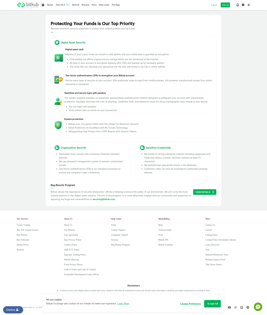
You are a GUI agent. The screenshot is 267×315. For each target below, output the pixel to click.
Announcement (165, 230)
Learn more (123, 303)
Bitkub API (163, 240)
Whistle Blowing (71, 259)
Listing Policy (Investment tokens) (221, 240)
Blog (160, 225)
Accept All (212, 303)
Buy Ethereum (23, 240)
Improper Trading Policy (75, 255)
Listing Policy (212, 235)
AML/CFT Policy (72, 250)
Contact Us (210, 225)
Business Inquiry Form (215, 259)
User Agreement (71, 235)
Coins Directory (212, 245)
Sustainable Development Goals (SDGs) (81, 274)
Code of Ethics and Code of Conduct (80, 269)
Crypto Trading (23, 225)
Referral (20, 250)
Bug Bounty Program (120, 245)
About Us (68, 225)
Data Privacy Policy (72, 240)
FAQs (113, 225)
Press (160, 235)
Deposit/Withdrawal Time (217, 255)
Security (114, 240)
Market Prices (23, 245)
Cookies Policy (70, 245)
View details (203, 192)
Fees (207, 250)
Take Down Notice (214, 264)
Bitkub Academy (165, 245)
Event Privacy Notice (73, 264)
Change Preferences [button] (190, 303)
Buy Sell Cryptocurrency (27, 230)
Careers (209, 230)
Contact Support (118, 230)
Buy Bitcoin (22, 235)
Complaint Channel (119, 235)
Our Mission (69, 230)
